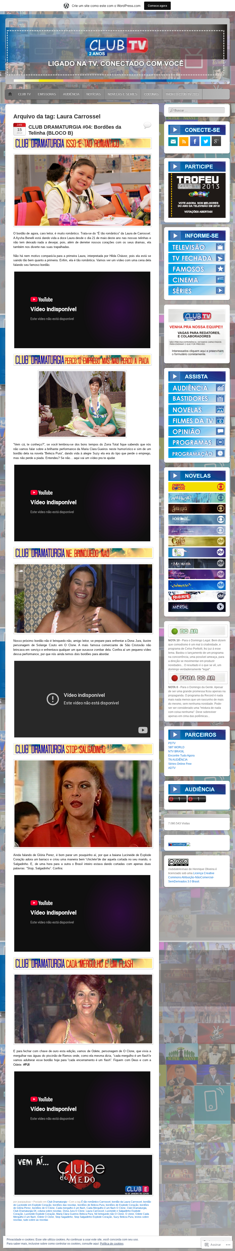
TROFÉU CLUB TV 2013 (182, 94)
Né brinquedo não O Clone (109, 1213)
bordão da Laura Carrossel (127, 1201)
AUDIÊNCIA (71, 94)
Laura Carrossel (95, 1210)
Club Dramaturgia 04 (24, 1210)
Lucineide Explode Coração (39, 1213)
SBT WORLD (176, 747)
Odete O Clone (45, 1216)
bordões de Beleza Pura (91, 1205)
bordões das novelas (64, 1205)
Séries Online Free (180, 763)
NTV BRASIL (176, 751)
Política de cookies (111, 1243)
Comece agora (157, 5)
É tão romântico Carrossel (95, 1201)
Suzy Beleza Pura (123, 1216)
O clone (129, 1213)
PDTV (172, 743)
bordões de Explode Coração (122, 1205)
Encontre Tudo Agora (181, 755)
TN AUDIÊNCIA (177, 759)
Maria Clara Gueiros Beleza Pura (74, 1213)
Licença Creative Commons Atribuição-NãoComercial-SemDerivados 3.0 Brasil (191, 877)
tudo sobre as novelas (35, 1219)
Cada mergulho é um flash (70, 1208)
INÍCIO (10, 94)
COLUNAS (151, 94)
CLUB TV (24, 94)
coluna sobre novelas (50, 1210)
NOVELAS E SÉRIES (122, 94)
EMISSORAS (47, 94)
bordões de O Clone (43, 1208)
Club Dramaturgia (57, 1201)
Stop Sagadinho (64, 1216)
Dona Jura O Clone (73, 1210)
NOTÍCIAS (94, 94)
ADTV (172, 768)
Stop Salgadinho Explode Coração (93, 1216)
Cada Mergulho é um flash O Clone (106, 1208)
